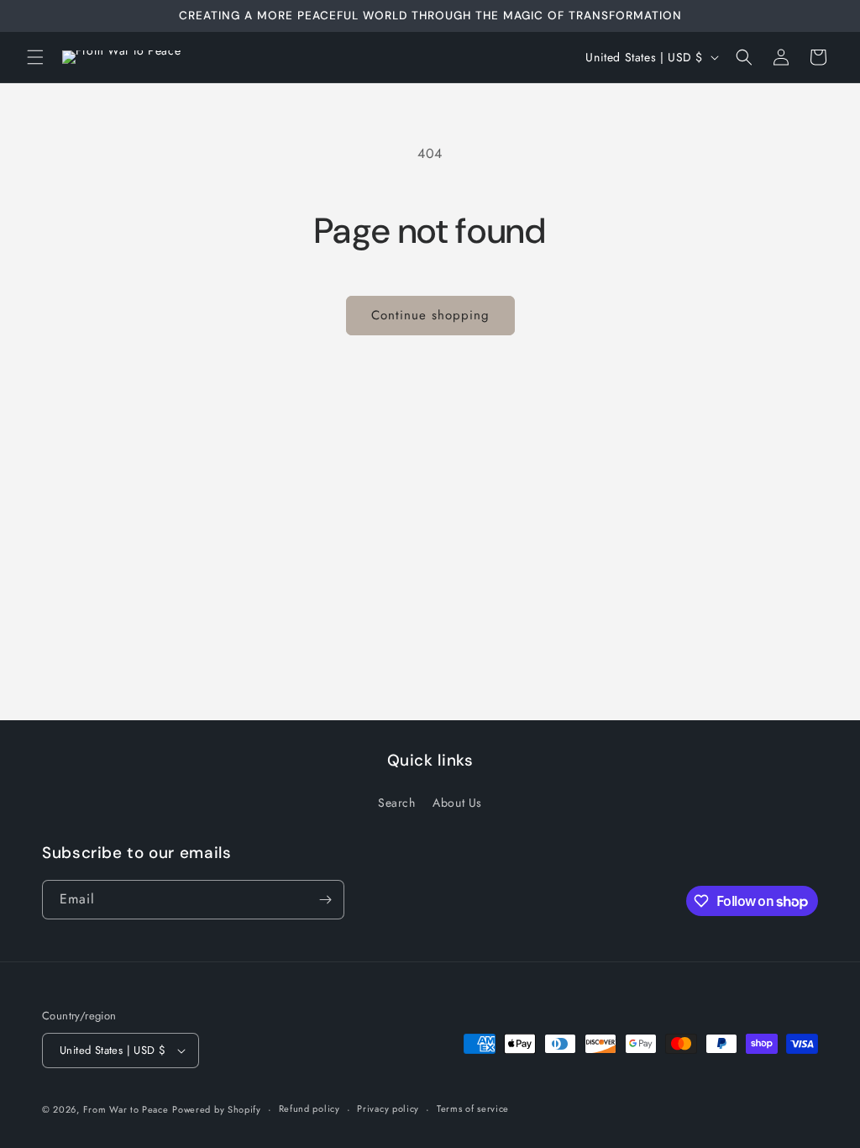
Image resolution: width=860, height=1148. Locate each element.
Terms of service (473, 1108)
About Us (457, 802)
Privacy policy (388, 1108)
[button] (35, 57)
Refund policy (309, 1108)
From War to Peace (126, 1109)
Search (397, 802)
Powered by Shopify (216, 1109)
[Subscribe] (325, 899)
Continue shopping (430, 315)
